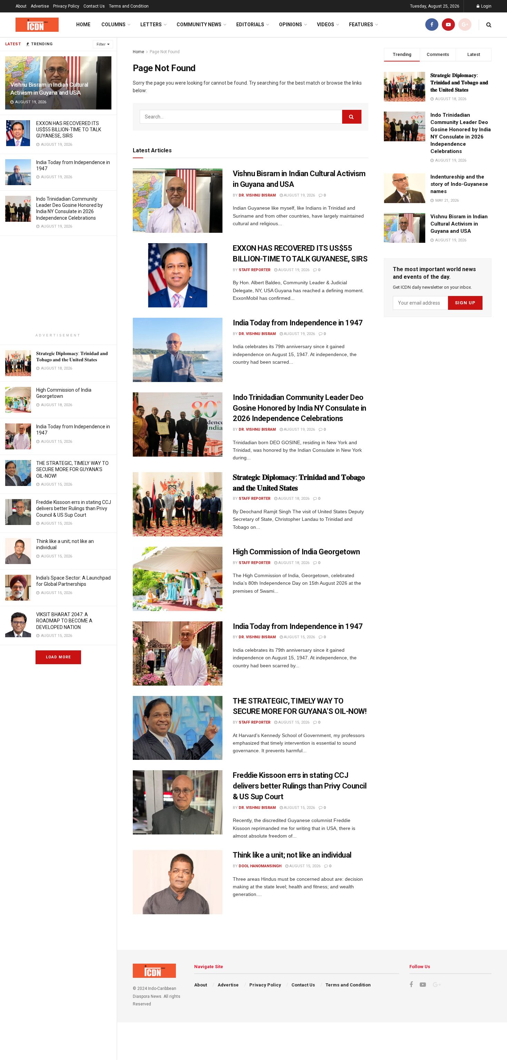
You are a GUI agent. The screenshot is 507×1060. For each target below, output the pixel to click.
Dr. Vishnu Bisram (257, 195)
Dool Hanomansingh (260, 866)
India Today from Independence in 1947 (298, 322)
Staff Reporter (254, 270)
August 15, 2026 (299, 637)
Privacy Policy (66, 6)
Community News (199, 24)
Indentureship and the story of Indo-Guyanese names (459, 184)
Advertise (40, 6)
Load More (58, 657)
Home (83, 24)
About (21, 6)
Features (361, 24)
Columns (113, 24)
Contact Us (94, 6)
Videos (325, 24)
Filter (101, 44)
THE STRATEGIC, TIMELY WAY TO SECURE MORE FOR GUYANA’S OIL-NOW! (72, 469)
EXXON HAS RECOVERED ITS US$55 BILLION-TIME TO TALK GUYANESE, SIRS (68, 130)
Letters (151, 24)
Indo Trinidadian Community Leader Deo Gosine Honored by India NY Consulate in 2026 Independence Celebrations (299, 408)
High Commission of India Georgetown (296, 551)
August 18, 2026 (293, 498)
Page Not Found (165, 51)
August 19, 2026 (299, 195)
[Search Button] (351, 117)
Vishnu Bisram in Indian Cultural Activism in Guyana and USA (459, 223)
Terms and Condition (129, 6)
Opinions (290, 24)
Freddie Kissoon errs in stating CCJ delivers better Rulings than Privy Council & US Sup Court (73, 508)
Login (485, 6)
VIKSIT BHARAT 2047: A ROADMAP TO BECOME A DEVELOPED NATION (64, 621)
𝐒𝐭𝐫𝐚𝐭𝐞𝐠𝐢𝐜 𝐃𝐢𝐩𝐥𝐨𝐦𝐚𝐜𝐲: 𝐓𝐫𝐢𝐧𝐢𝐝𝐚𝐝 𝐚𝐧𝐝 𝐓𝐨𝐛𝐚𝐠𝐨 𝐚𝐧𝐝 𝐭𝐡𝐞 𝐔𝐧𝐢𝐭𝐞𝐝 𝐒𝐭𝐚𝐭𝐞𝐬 (459, 82)
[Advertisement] (58, 284)
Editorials (250, 24)
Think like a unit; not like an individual (292, 855)
